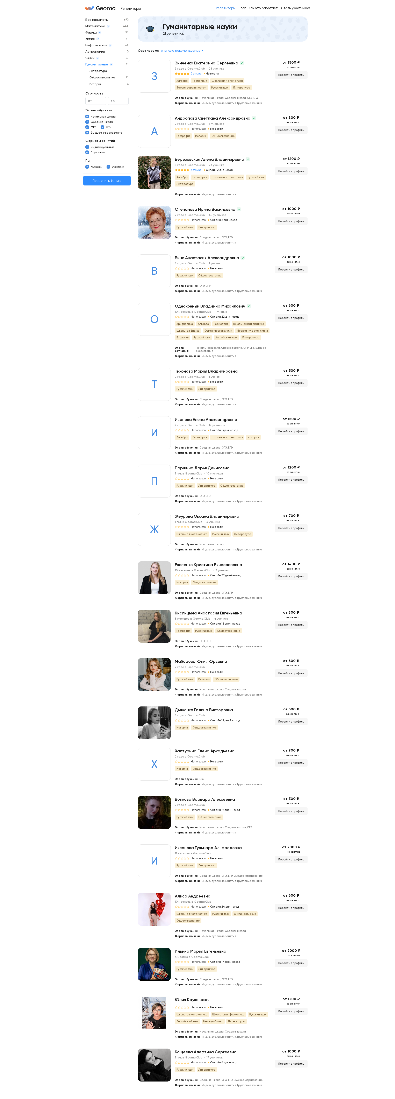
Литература (98, 70)
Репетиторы (225, 8)
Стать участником (295, 8)
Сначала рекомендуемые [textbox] (181, 50)
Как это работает (263, 8)
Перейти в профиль (291, 74)
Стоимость (94, 93)
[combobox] (182, 51)
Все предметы (96, 20)
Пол (88, 160)
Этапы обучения (98, 110)
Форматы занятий (100, 141)
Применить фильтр (107, 181)
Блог (242, 8)
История (95, 84)
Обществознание (102, 77)
